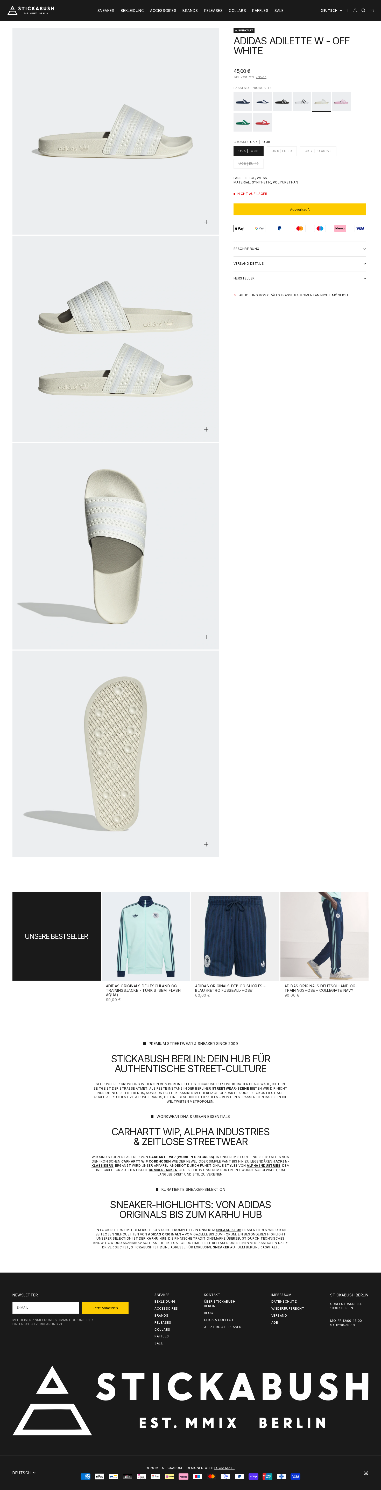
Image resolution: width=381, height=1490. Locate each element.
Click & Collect (219, 1320)
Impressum (281, 1295)
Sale (279, 10)
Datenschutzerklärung (35, 1324)
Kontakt (212, 1295)
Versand (261, 77)
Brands (190, 10)
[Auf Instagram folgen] (366, 1472)
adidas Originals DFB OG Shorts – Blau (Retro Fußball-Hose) (230, 989)
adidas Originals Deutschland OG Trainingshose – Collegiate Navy (320, 989)
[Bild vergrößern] (206, 222)
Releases (213, 10)
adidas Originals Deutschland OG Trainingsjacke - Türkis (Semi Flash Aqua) (143, 991)
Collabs (237, 10)
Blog (208, 1313)
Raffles (260, 10)
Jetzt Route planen (223, 1327)
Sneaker (106, 10)
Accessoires (163, 10)
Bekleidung (132, 10)
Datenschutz (284, 1301)
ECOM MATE (224, 1468)
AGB (274, 1322)
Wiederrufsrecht (287, 1308)
